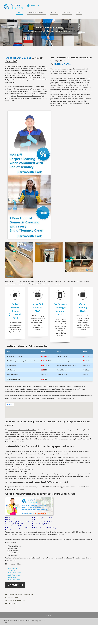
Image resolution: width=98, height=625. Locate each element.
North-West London (14, 573)
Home (20, 13)
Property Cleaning (35, 13)
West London (11, 577)
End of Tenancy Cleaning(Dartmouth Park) (15, 311)
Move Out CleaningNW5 (37, 307)
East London (11, 570)
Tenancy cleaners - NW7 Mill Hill (14, 526)
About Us (48, 615)
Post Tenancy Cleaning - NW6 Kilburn (43, 522)
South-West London (13, 575)
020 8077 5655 (35, 6)
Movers (54, 13)
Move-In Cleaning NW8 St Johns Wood (17, 522)
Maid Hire (67, 13)
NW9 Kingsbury (10, 518)
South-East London (13, 579)
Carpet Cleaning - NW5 (83, 307)
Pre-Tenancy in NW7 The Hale (14, 524)
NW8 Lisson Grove (11, 520)
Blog (79, 13)
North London (12, 568)
